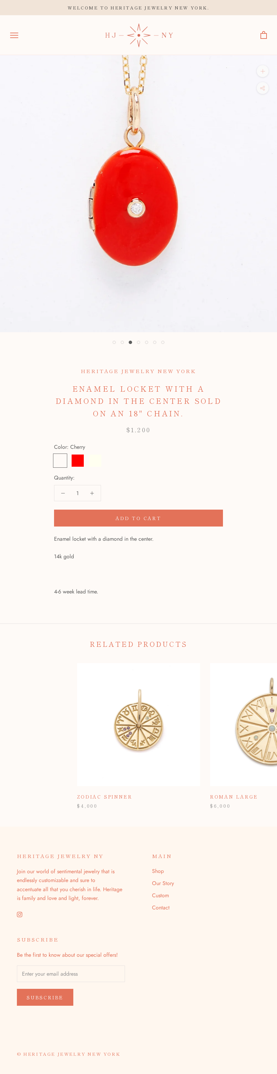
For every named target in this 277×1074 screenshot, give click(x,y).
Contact (161, 907)
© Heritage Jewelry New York (68, 1054)
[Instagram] (19, 913)
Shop (158, 871)
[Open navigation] (14, 35)
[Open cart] (263, 35)
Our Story (163, 883)
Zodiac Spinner (104, 796)
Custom (160, 895)
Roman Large (234, 796)
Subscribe (45, 997)
